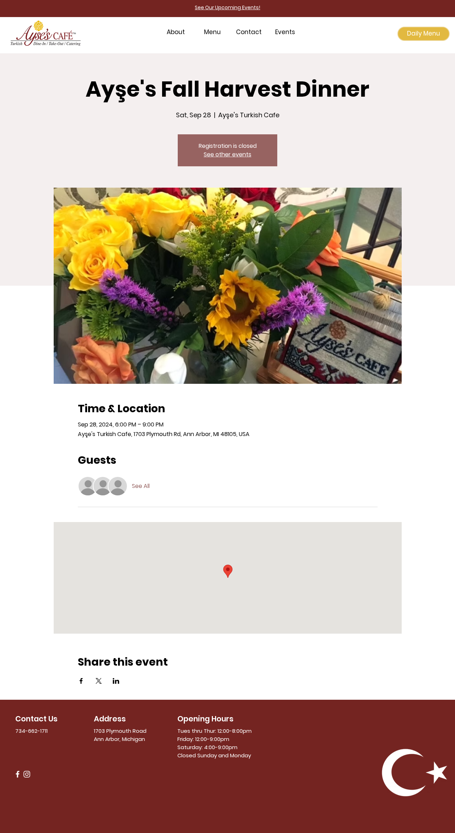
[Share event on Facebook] (81, 681)
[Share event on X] (98, 681)
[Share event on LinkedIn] (116, 681)
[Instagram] (26, 774)
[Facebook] (17, 774)
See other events (227, 154)
